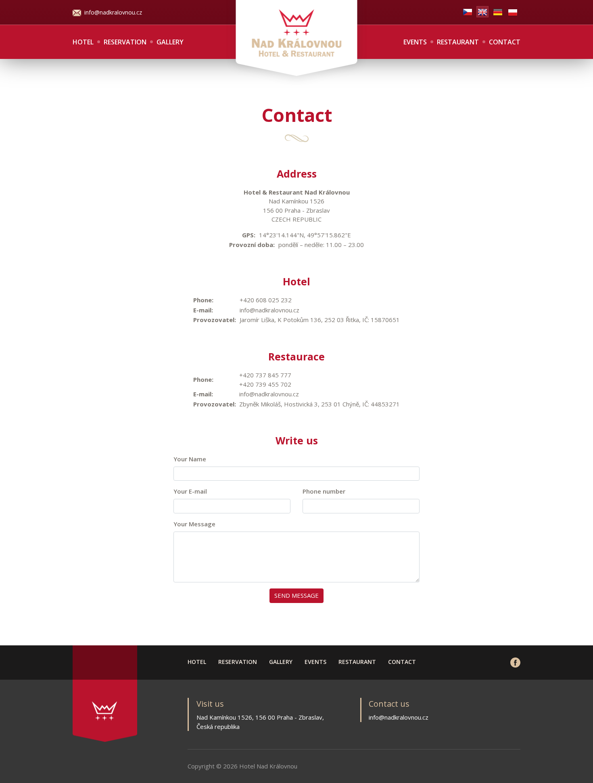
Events (415, 42)
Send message (296, 595)
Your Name (189, 459)
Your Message (194, 524)
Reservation (125, 42)
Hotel (83, 42)
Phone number (324, 491)
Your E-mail (190, 491)
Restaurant (458, 42)
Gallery (170, 42)
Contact (504, 42)
